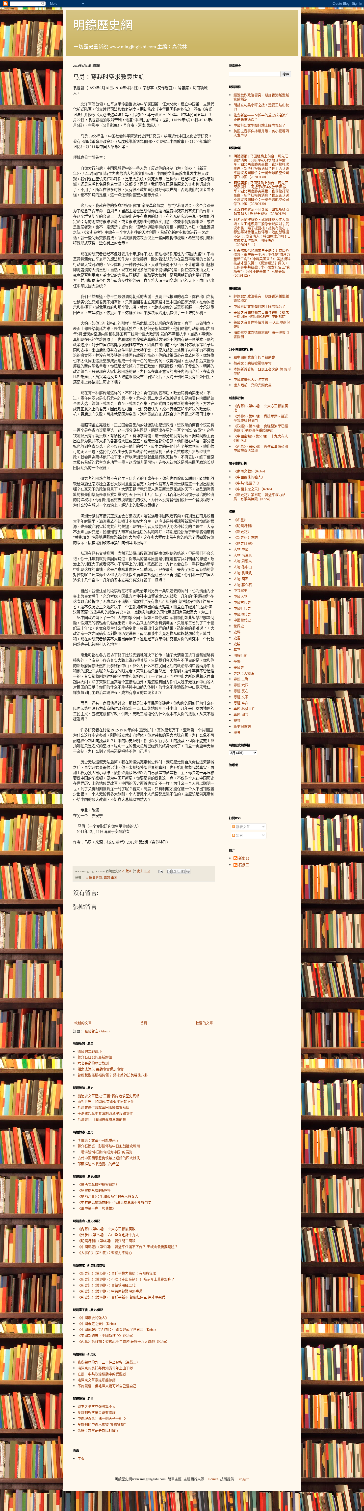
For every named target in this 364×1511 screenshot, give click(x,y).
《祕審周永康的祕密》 (95, 1190)
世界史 (239, 626)
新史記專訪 (242, 726)
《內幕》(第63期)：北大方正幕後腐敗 (106, 1228)
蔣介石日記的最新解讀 (95, 1057)
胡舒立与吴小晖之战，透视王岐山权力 (261, 106)
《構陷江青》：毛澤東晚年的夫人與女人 (108, 1196)
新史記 (243, 858)
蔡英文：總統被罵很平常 (253, 363)
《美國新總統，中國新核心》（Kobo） (106, 1335)
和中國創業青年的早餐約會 (254, 357)
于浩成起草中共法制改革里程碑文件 (105, 1113)
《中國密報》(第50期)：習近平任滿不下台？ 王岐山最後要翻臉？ (128, 1246)
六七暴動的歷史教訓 (93, 1063)
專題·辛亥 (110, 878)
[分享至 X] (178, 871)
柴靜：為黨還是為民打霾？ (98, 1430)
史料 (237, 631)
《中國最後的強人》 (93, 1317)
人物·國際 (241, 578)
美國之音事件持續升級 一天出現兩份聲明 (262, 324)
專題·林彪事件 (244, 708)
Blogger (242, 1479)
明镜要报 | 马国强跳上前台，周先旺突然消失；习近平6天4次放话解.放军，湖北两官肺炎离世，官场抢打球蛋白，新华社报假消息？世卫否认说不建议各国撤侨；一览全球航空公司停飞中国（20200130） (261, 193)
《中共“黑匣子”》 (247, 483)
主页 (81, 1458)
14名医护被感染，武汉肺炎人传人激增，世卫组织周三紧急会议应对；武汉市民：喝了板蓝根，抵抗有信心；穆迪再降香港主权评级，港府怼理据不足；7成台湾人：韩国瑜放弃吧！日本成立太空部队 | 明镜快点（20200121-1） (262, 232)
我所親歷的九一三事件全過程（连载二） (109, 1362)
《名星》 (240, 519)
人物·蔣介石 (243, 584)
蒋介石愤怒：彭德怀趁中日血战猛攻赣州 (109, 1146)
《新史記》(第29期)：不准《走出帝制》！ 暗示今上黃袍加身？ (126, 1279)
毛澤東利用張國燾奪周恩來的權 (102, 1119)
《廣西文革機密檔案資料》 (98, 1184)
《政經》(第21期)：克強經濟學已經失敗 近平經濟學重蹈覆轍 (261, 428)
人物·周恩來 (243, 560)
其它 (237, 649)
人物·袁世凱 (93, 878)
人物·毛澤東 (243, 555)
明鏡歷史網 (102, 25)
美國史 (239, 667)
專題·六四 (241, 685)
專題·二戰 (241, 679)
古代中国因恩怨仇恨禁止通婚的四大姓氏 (109, 1157)
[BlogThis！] (173, 871)
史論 (237, 643)
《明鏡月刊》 (244, 525)
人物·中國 (241, 549)
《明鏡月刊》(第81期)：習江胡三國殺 (106, 1240)
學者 (237, 732)
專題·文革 (241, 696)
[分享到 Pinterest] (187, 871)
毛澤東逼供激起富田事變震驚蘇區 (104, 1107)
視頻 (237, 720)
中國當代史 (242, 620)
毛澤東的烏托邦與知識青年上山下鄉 (105, 1368)
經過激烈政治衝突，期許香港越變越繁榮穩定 (261, 97)
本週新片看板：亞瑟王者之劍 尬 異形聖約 (262, 371)
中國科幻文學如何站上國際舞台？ (260, 125)
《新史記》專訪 (246, 537)
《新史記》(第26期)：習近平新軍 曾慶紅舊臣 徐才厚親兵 (121, 1297)
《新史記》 (242, 531)
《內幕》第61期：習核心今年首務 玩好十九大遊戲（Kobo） (123, 1341)
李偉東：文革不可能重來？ (98, 1140)
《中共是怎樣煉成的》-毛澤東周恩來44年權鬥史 (115, 1202)
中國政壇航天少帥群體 (251, 379)
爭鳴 (237, 661)
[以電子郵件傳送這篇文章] (169, 871)
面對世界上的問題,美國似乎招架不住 (106, 1101)
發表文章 (242, 826)
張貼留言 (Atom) (97, 1031)
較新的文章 (83, 1022)
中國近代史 (242, 608)
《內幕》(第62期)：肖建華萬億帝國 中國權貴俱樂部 (261, 448)
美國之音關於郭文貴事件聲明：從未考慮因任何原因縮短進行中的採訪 (261, 314)
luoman (213, 1479)
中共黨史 (240, 590)
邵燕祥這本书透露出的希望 (98, 1163)
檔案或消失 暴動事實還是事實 (101, 1069)
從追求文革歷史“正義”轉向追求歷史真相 (108, 1095)
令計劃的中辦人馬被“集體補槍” (102, 1424)
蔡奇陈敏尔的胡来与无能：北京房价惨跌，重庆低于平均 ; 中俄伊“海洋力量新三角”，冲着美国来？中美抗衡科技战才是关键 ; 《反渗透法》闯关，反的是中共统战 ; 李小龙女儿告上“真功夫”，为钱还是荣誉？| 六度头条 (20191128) (262, 263)
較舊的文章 (204, 1022)
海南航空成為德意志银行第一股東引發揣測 (261, 334)
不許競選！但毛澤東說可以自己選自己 (107, 1385)
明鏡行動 (240, 655)
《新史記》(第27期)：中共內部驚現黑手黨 (110, 1291)
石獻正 (243, 865)
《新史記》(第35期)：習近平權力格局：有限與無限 (117, 1273)
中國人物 (240, 596)
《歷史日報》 (244, 543)
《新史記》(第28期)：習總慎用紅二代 (106, 1285)
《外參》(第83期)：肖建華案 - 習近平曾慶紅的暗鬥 (261, 418)
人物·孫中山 (243, 566)
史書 (237, 637)
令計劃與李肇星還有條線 (97, 1412)
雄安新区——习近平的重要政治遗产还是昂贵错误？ (261, 117)
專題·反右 (241, 691)
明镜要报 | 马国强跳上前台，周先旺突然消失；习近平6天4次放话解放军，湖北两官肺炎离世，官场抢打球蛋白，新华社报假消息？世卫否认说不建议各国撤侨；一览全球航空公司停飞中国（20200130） (261, 166)
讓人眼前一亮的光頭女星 (253, 385)
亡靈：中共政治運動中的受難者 (102, 1374)
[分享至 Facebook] (183, 871)
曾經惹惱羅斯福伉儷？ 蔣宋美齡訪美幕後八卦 (113, 1075)
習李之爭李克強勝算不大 (97, 1406)
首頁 (143, 1022)
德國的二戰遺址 (90, 1051)
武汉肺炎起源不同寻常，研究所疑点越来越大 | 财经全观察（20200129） (261, 211)
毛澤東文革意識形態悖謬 (97, 1380)
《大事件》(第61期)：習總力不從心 (105, 1252)
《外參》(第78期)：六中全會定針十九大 (108, 1234)
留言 (239, 835)
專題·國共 (241, 714)
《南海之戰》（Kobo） (250, 471)
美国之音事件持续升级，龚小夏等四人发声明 (261, 133)
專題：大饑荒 (244, 673)
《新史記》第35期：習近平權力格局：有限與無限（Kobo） (260, 496)
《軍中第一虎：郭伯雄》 (97, 1208)
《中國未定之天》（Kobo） (98, 1323)
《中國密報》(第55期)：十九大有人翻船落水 (261, 438)
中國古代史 (242, 602)
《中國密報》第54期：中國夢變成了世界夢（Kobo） (118, 1329)
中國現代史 (242, 614)
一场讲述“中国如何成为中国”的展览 (105, 1152)
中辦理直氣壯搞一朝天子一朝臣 (102, 1418)
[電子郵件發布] (160, 871)
